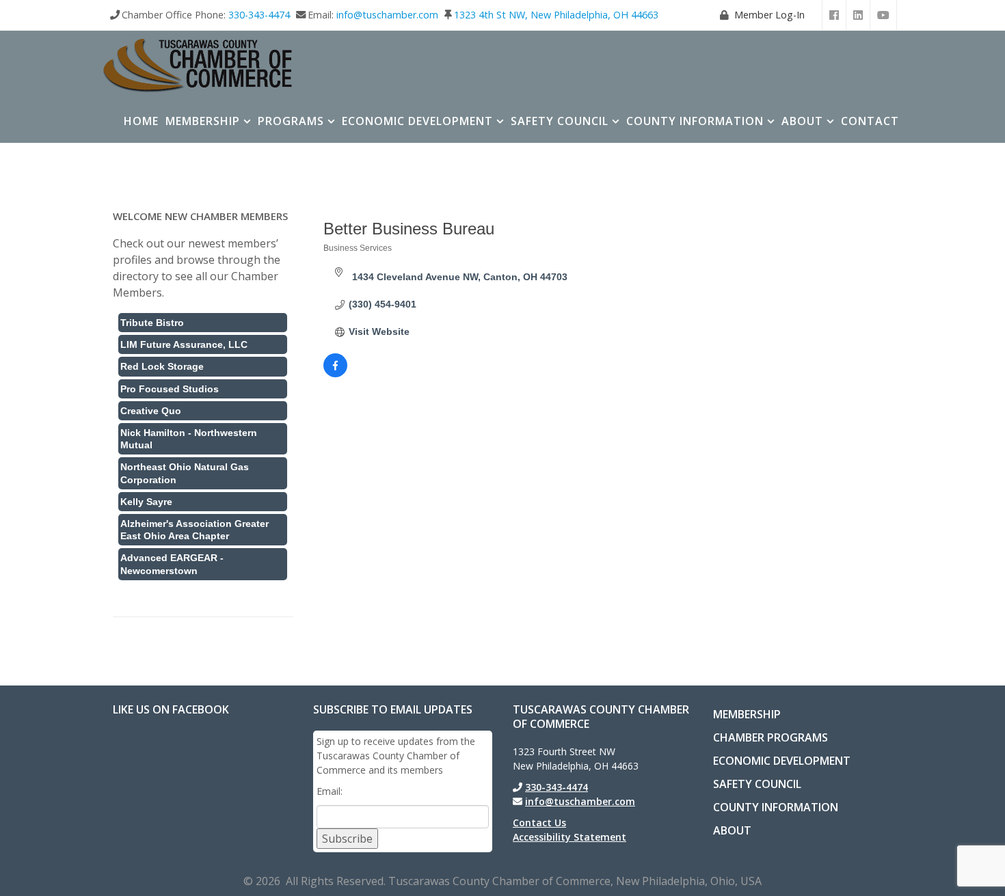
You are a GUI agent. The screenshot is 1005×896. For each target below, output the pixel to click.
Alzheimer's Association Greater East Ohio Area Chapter (194, 529)
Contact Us (539, 822)
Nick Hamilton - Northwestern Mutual (188, 438)
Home (141, 120)
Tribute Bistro (152, 322)
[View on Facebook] (335, 373)
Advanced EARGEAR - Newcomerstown (172, 563)
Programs (291, 120)
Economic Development (417, 120)
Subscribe (347, 838)
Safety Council (559, 120)
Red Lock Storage (162, 366)
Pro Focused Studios (169, 388)
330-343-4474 (259, 14)
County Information (695, 120)
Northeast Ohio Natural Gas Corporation (184, 473)
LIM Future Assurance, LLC (183, 344)
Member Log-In (769, 14)
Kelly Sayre (146, 501)
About (802, 120)
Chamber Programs (770, 737)
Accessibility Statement (569, 836)
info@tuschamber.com (387, 14)
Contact (870, 120)
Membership (202, 120)
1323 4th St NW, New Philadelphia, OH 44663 (556, 14)
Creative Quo (150, 410)
